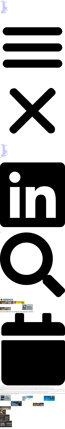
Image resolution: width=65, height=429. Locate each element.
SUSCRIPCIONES (3, 11)
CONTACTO (2, 156)
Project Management (5, 151)
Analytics (4, 4)
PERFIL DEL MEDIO (3, 12)
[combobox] (3, 297)
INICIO (2, 144)
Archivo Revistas (4, 6)
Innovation (4, 153)
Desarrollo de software (5, 9)
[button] (32, 78)
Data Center (4, 150)
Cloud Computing (5, 8)
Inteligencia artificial (5, 145)
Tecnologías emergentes (5, 10)
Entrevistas (4, 3)
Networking (4, 148)
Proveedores (4, 147)
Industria (4, 5)
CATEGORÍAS (3, 1)
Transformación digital (5, 7)
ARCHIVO (2, 154)
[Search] (0, 298)
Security (3, 2)
